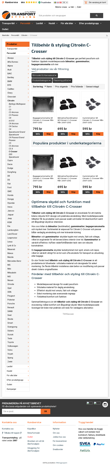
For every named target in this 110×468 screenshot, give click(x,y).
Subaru (11, 331)
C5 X (11, 149)
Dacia (10, 164)
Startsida (5, 35)
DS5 (10, 154)
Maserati (11, 249)
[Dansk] (60, 2)
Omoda (11, 284)
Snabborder (58, 449)
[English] (58, 2)
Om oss (56, 433)
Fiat (9, 184)
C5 (10, 143)
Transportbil (8, 23)
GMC (10, 191)
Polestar (11, 300)
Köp (49, 134)
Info (38, 134)
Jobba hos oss (59, 437)
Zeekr (10, 362)
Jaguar (11, 215)
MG (9, 265)
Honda (10, 195)
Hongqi (11, 199)
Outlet (5, 29)
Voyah (10, 354)
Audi (9, 70)
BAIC (10, 73)
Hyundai (11, 203)
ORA (9, 292)
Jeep (10, 218)
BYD (9, 85)
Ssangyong (12, 327)
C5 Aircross (14, 146)
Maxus (10, 253)
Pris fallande (77, 86)
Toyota (11, 342)
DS (9, 180)
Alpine (10, 66)
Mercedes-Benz (14, 261)
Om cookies (58, 445)
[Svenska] (55, 2)
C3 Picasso (13, 115)
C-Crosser (13, 151)
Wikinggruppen (61, 463)
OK (45, 411)
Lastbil (39, 23)
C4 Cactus (13, 126)
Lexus (10, 242)
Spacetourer (14, 157)
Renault (11, 307)
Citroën (24, 35)
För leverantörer (60, 441)
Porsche (11, 304)
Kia (9, 226)
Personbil (25, 23)
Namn (49, 86)
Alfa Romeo (13, 62)
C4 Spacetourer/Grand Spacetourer (17, 132)
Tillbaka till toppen (11, 433)
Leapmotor (12, 238)
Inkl (72, 7)
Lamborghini (13, 230)
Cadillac (11, 89)
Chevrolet (12, 97)
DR (9, 176)
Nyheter (56, 429)
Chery (10, 93)
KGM (10, 222)
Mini (9, 269)
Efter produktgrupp (89, 23)
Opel (9, 288)
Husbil (52, 23)
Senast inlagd (92, 86)
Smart (10, 323)
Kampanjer (11, 389)
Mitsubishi (12, 273)
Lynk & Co (12, 246)
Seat (10, 315)
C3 (10, 110)
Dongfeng (12, 172)
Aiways (11, 58)
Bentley (11, 77)
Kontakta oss (8, 429)
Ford (9, 187)
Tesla (10, 338)
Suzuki (10, 334)
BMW (10, 81)
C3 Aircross (14, 112)
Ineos (10, 207)
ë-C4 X (11, 121)
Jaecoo (11, 211)
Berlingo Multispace (17, 104)
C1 (10, 107)
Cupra (10, 160)
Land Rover (12, 234)
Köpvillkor (32, 429)
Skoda (10, 319)
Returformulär (34, 433)
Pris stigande (61, 86)
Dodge (10, 168)
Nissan (10, 280)
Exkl (79, 7)
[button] (36, 2)
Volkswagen (13, 346)
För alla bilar (67, 23)
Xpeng (10, 358)
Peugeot (11, 296)
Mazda (10, 257)
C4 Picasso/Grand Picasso (16, 138)
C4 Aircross (14, 123)
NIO (9, 276)
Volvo (10, 350)
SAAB (10, 311)
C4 (10, 118)
